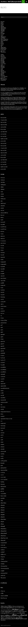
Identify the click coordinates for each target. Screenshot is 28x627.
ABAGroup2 (3, 203)
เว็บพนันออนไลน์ (4, 561)
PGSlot (2, 339)
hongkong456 (3, 264)
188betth (2, 189)
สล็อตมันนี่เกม (3, 528)
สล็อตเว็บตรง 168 (4, 538)
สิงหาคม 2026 (3, 117)
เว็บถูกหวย (3, 556)
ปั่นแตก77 (3, 615)
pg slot (2, 42)
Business (2, 231)
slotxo (2, 35)
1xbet (2, 191)
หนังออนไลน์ (3, 71)
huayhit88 (3, 266)
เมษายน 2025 (3, 155)
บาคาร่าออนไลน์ (4, 76)
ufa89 (2, 439)
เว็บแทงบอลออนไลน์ (5, 568)
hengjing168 (3, 261)
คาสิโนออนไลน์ (4, 460)
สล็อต (2, 500)
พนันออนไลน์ (3, 486)
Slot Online (3, 407)
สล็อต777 (2, 512)
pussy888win (3, 371)
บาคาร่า (2, 34)
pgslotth (2, 350)
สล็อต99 (2, 521)
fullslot (2, 250)
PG (1, 315)
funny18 (2, 254)
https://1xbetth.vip (4, 39)
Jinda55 (2, 271)
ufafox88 (2, 449)
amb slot (2, 210)
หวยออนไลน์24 (4, 542)
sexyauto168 (3, 400)
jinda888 (2, 273)
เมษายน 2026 (3, 127)
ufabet (2, 442)
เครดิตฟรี (2, 552)
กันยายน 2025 (3, 143)
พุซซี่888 (2, 488)
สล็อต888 (2, 29)
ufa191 (2, 435)
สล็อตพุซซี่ (3, 526)
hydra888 (3, 268)
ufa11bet (2, 432)
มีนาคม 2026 (3, 129)
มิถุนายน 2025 (3, 150)
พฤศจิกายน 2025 (4, 138)
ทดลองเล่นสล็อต (4, 470)
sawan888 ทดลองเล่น (5, 388)
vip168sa (2, 453)
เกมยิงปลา (3, 549)
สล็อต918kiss (3, 519)
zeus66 (2, 456)
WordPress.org (4, 598)
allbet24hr (3, 205)
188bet (2, 187)
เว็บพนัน (2, 559)
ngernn (2, 304)
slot (1, 46)
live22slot (3, 290)
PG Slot (2, 318)
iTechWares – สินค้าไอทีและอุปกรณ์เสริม (11, 1)
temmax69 (3, 428)
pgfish (2, 332)
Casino (2, 233)
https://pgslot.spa (4, 40)
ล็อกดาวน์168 (3, 495)
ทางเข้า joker (3, 49)
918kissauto (3, 198)
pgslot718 (3, 341)
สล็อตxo (2, 524)
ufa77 (2, 437)
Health (2, 259)
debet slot (3, 236)
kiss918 (2, 43)
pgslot (2, 32)
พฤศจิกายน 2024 (4, 166)
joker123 (2, 21)
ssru (1, 421)
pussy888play (3, 369)
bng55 (2, 219)
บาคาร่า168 (3, 63)
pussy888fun (3, 367)
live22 (2, 68)
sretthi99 (2, 416)
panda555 (3, 311)
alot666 (2, 208)
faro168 (2, 245)
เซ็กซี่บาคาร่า (3, 554)
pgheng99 (3, 66)
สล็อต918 (2, 517)
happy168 (3, 257)
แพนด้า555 (3, 575)
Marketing (3, 297)
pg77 (2, 325)
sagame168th (3, 57)
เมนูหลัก (26, 1)
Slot (1, 404)
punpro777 (3, 77)
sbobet (2, 390)
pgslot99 (2, 346)
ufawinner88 (3, 451)
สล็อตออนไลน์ (3, 531)
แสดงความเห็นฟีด (4, 595)
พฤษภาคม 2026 (4, 124)
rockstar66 (3, 376)
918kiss (2, 54)
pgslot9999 (3, 348)
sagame (2, 381)
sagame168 (3, 383)
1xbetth (2, 194)
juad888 (2, 282)
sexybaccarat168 (4, 402)
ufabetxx (2, 444)
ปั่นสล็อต (2, 481)
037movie (3, 177)
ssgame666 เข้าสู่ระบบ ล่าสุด (6, 418)
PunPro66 (3, 357)
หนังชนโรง (3, 56)
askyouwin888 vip (4, 212)
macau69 (2, 294)
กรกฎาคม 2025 (4, 148)
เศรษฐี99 (2, 570)
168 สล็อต (3, 182)
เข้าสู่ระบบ (3, 591)
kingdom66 (3, 285)
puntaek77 (3, 362)
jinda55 (2, 24)
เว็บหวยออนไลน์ (4, 566)
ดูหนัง (2, 69)
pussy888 (2, 33)
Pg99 (2, 327)
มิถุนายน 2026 (3, 122)
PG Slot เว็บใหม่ (4, 320)
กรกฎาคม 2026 (4, 120)
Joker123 (2, 275)
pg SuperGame (4, 322)
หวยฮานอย (3, 545)
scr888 (2, 392)
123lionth (3, 180)
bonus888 (3, 224)
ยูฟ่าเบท (2, 491)
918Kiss (2, 196)
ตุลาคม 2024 (3, 169)
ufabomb (2, 446)
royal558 (2, 378)
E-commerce (3, 240)
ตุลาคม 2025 (3, 141)
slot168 (2, 409)
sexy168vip (3, 397)
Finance (2, 247)
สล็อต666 (2, 510)
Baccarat (2, 215)
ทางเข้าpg (3, 472)
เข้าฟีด (2, 593)
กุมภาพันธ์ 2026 (4, 131)
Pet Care (2, 313)
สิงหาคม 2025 (3, 145)
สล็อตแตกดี (3, 540)
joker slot (2, 50)
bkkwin (2, 217)
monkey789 (3, 301)
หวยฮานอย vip (4, 547)
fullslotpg (2, 67)
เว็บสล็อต (2, 563)
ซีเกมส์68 (2, 463)
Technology (3, 425)
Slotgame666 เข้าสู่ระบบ (5, 411)
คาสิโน (2, 458)
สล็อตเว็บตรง (3, 27)
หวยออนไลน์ (3, 80)
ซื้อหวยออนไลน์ (4, 79)
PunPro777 (3, 360)
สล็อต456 (2, 507)
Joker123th (3, 280)
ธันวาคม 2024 (3, 164)
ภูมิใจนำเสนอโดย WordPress (6, 625)
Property (2, 355)
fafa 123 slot (3, 243)
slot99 (2, 25)
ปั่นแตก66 (3, 75)
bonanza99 (3, 222)
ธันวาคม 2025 (3, 136)
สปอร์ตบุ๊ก (3, 498)
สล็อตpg (17, 617)
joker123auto (3, 278)
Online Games (3, 306)
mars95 (2, 299)
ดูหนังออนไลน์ (3, 48)
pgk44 (2, 336)
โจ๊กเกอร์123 (3, 52)
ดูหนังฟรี (2, 60)
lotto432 (2, 292)
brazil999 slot (3, 226)
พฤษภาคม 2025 (4, 152)
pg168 (2, 22)
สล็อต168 (2, 505)
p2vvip (2, 308)
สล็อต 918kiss (3, 502)
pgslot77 (2, 74)
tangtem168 (3, 423)
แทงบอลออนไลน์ (4, 573)
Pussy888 (3, 364)
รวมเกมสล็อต (3, 493)
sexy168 (2, 395)
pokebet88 (3, 353)
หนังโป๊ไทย (3, 38)
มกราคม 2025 (3, 162)
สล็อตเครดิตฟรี (4, 533)
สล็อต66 (2, 26)
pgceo (2, 329)
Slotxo (2, 414)
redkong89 (3, 374)
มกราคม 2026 (3, 134)
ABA (2, 201)
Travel (2, 430)
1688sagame (3, 184)
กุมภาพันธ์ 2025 (4, 159)
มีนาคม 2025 (3, 157)
